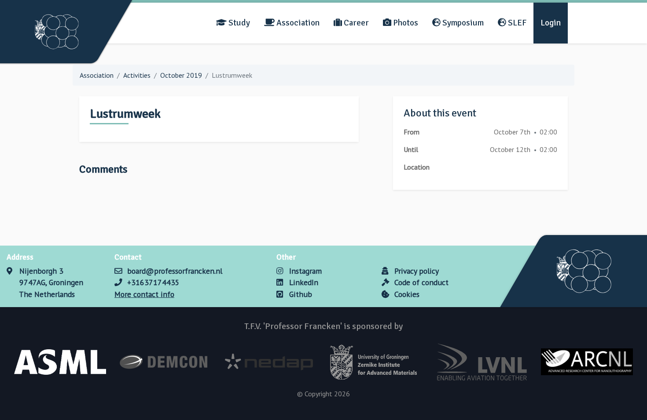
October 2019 (181, 75)
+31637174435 (153, 282)
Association (297, 23)
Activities (137, 75)
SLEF (516, 23)
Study (238, 23)
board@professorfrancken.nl (174, 271)
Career (355, 23)
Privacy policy (415, 271)
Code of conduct (420, 282)
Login (550, 23)
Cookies (405, 294)
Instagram (304, 271)
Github (299, 294)
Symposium (462, 23)
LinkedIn (302, 282)
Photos (404, 23)
